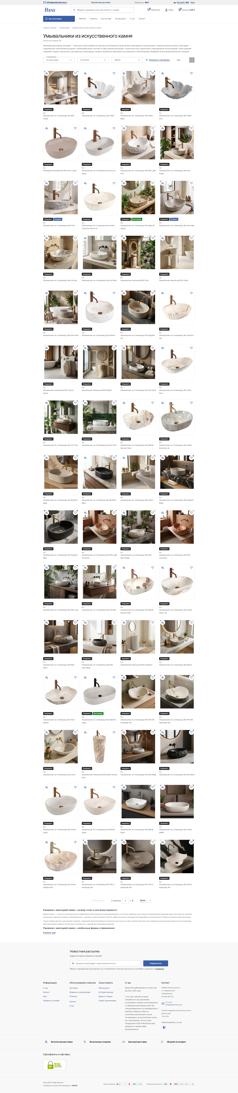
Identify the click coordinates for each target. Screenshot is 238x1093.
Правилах (160, 969)
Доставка (74, 988)
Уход (72, 1006)
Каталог (73, 1001)
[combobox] (58, 60)
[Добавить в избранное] (75, 73)
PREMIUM (82, 19)
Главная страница (50, 28)
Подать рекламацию (107, 1000)
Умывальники (64, 28)
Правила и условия (51, 1000)
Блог (193, 2)
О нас (132, 19)
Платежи (73, 996)
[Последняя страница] (150, 900)
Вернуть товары (106, 996)
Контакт (142, 19)
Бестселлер (106, 19)
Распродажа (120, 19)
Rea (44, 113)
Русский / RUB (183, 2)
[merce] (74, 1085)
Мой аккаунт (104, 988)
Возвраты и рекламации (80, 992)
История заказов (106, 992)
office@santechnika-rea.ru (57, 2)
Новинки (93, 19)
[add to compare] (46, 73)
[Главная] (50, 10)
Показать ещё (49, 932)
